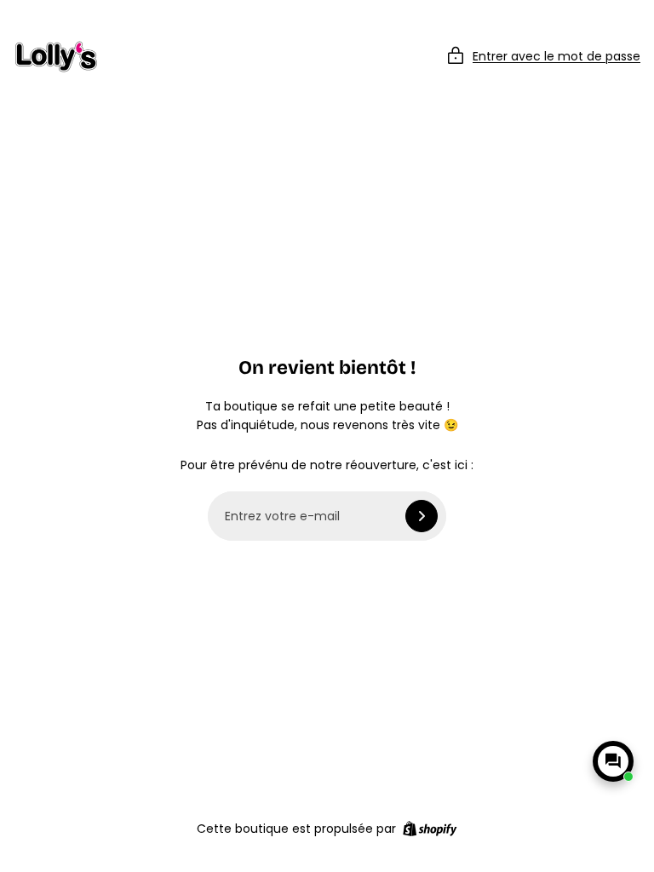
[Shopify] (429, 828)
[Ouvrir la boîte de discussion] (613, 761)
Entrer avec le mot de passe (556, 56)
